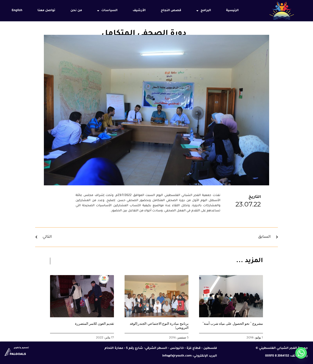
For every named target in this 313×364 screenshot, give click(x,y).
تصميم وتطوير (21, 348)
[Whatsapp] (301, 353)
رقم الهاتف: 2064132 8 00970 (286, 356)
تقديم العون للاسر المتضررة (94, 324)
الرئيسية (232, 10)
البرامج (206, 10)
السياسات (109, 10)
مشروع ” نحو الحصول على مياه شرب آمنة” (232, 324)
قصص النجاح (171, 10)
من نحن (76, 10)
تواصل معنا (46, 10)
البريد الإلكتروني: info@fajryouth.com (189, 356)
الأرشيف (139, 10)
